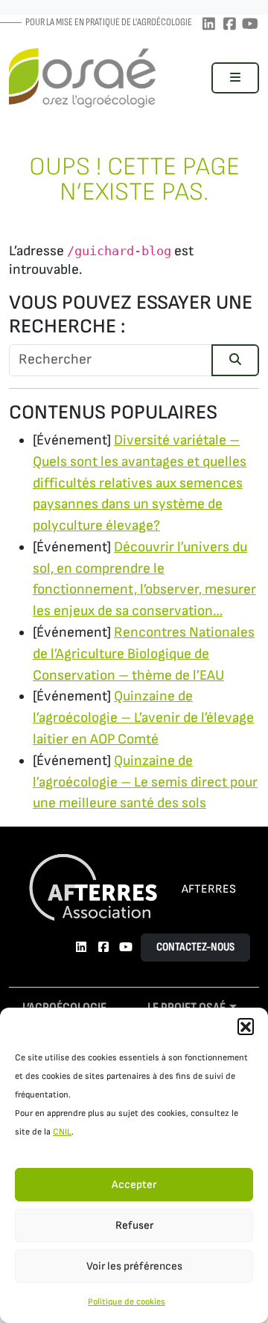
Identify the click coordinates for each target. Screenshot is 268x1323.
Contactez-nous (195, 947)
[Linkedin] (208, 24)
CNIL (62, 1131)
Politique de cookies (126, 1301)
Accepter (134, 1185)
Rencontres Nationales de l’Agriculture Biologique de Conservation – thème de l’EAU (144, 654)
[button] (245, 1026)
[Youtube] (250, 24)
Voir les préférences (134, 1266)
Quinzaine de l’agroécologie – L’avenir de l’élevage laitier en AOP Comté (143, 718)
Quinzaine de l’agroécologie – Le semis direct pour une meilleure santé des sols (145, 782)
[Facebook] (229, 24)
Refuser (134, 1225)
